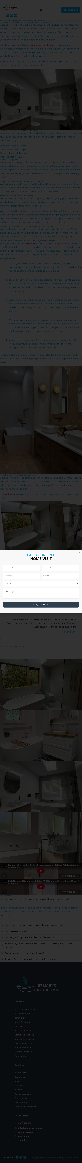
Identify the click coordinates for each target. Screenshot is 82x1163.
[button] (79, 553)
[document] (41, 581)
